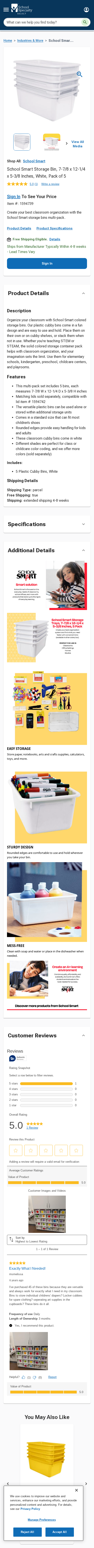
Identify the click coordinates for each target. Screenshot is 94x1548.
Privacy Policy (30, 1509)
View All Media (77, 144)
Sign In (13, 196)
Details (54, 239)
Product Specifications (55, 228)
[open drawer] (6, 9)
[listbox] (37, 151)
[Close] (76, 1490)
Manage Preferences (42, 1519)
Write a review (50, 184)
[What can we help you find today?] (85, 22)
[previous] (7, 1484)
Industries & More (30, 40)
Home (7, 40)
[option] (22, 151)
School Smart (34, 161)
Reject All (27, 1532)
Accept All (59, 1532)
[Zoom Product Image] (79, 74)
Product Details (19, 228)
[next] (66, 144)
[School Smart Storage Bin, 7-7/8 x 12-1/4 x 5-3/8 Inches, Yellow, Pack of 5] (47, 1462)
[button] (86, 10)
